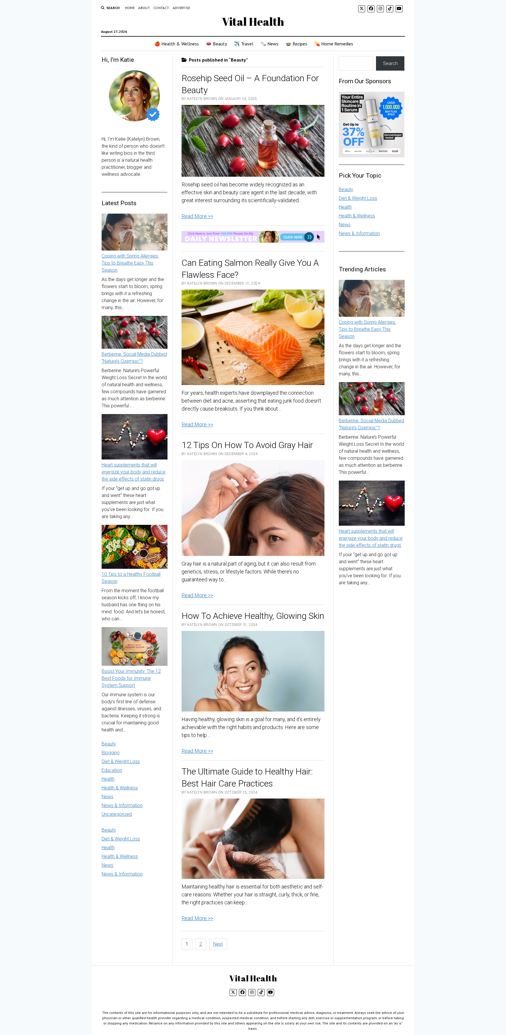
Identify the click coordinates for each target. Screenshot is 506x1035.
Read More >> (197, 216)
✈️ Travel (243, 44)
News (107, 796)
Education (112, 770)
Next (218, 944)
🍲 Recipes (296, 44)
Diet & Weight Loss (121, 761)
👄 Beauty (216, 44)
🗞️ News (269, 44)
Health (108, 779)
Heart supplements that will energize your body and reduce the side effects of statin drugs (133, 472)
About (144, 8)
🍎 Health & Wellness (176, 44)
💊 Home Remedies (333, 44)
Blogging (110, 752)
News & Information (122, 805)
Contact (161, 8)
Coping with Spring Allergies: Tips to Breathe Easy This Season (130, 263)
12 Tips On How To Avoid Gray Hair (247, 445)
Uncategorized (117, 814)
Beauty (109, 744)
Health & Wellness (120, 788)
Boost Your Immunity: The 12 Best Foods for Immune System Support (131, 678)
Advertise (181, 8)
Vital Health (253, 21)
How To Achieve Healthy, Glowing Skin (253, 616)
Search (390, 63)
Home (130, 8)
